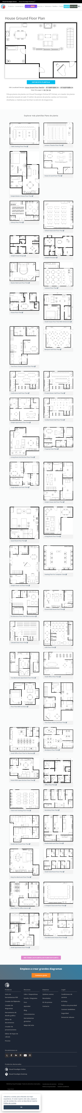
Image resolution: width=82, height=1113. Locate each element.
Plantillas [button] (54, 6)
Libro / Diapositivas (31, 994)
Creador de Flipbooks (12, 1001)
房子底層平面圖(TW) (52, 87)
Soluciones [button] (48, 6)
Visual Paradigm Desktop (26, 1)
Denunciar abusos (67, 1017)
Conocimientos (29, 1014)
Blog (25, 1010)
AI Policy (64, 1001)
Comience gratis (41, 975)
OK (21, 1107)
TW (47, 90)
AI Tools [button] (29, 6)
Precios (61, 6)
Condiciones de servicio (49, 1084)
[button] (20, 6)
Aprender (27, 1006)
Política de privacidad (69, 1005)
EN (45, 90)
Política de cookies (10, 1103)
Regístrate (66, 6)
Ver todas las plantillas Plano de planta (41, 958)
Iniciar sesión (73, 6)
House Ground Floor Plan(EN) (34, 87)
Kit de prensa (47, 1002)
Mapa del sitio (29, 1025)
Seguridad (65, 1013)
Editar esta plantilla (41, 82)
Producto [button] (10, 6)
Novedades (46, 998)
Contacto (45, 1006)
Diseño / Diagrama (30, 998)
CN (50, 90)
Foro (25, 1002)
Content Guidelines (68, 1009)
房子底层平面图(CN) (66, 87)
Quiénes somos (48, 994)
